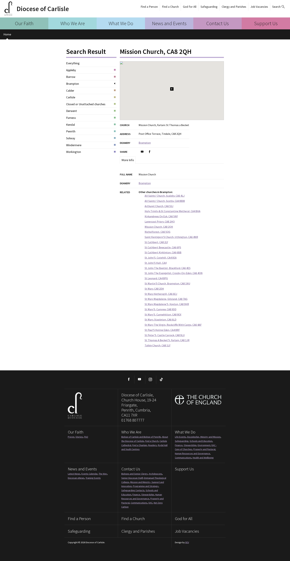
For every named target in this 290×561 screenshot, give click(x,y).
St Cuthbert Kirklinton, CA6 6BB (163, 252)
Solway (70, 138)
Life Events (180, 436)
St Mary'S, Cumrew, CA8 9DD (160, 309)
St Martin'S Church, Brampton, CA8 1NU (167, 283)
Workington (73, 151)
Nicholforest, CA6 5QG (157, 231)
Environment (204, 445)
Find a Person (149, 7)
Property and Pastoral (204, 449)
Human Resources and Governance (192, 453)
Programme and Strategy (145, 486)
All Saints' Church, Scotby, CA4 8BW (165, 201)
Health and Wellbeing (203, 457)
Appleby (71, 70)
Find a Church (170, 7)
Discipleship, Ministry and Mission (204, 436)
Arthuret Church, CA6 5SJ (159, 206)
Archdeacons (155, 473)
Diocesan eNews (76, 477)
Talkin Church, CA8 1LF (158, 345)
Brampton (72, 83)
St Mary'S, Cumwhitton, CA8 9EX (163, 314)
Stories (79, 436)
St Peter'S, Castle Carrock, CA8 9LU (165, 335)
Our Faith (24, 23)
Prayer (71, 436)
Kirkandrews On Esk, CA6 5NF (161, 216)
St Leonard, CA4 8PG (156, 278)
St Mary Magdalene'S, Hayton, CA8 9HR (167, 304)
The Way (103, 473)
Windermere (73, 145)
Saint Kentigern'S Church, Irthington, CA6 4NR (171, 237)
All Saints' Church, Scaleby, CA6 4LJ (165, 195)
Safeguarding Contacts (132, 490)
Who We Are (72, 23)
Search (276, 7)
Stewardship (190, 445)
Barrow (70, 76)
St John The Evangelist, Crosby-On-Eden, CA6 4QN (174, 273)
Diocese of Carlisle (43, 9)
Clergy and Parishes (234, 7)
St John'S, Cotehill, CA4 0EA (161, 257)
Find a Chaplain (139, 445)
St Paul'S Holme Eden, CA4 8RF (162, 330)
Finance (179, 445)
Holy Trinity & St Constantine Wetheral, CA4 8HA (172, 211)
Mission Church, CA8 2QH (159, 226)
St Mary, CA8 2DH (154, 288)
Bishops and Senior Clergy (134, 473)
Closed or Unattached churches (85, 104)
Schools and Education (201, 441)
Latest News (74, 473)
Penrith (70, 131)
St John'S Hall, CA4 (155, 262)
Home (7, 34)
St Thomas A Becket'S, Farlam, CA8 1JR (167, 340)
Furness (71, 117)
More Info (128, 160)
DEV (187, 542)
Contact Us (217, 23)
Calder (70, 90)
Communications (183, 457)
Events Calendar (89, 473)
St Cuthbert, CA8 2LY (156, 242)
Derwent (71, 110)
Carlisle (70, 97)
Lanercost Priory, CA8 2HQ (160, 221)
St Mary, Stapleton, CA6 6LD (160, 319)
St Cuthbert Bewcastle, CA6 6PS (163, 247)
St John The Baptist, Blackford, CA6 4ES (167, 268)
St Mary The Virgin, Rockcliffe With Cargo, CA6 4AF (173, 324)
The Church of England (198, 399)
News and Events (169, 23)
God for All (189, 7)
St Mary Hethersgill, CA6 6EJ (161, 294)
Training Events (93, 477)
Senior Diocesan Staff (132, 477)
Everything (73, 63)
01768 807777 (132, 420)
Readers (152, 445)
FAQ (86, 436)
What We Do (121, 23)
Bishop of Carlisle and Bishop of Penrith (141, 436)
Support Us (266, 23)
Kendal (70, 124)
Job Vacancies (259, 7)
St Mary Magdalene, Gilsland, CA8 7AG (166, 299)
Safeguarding (209, 7)
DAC (151, 502)
